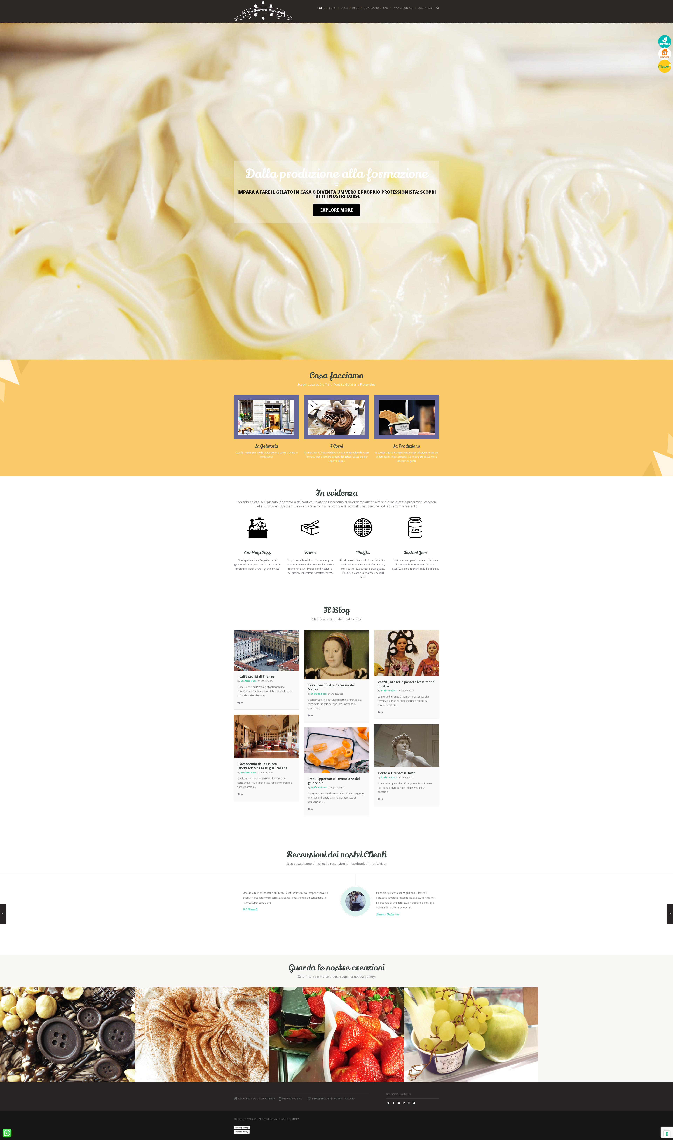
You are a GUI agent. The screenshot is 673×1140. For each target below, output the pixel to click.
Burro (310, 553)
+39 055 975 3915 (292, 1098)
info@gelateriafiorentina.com (333, 1098)
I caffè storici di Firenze (255, 676)
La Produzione (406, 446)
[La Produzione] (407, 417)
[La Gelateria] (266, 417)
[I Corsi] (336, 417)
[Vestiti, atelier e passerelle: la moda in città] (406, 653)
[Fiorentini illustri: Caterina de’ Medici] (336, 654)
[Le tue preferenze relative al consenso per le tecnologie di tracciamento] (667, 1134)
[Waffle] (362, 529)
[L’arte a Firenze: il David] (406, 745)
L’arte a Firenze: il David (397, 773)
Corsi (332, 7)
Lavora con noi (402, 7)
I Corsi (336, 446)
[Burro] (310, 529)
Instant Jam (415, 553)
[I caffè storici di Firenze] (266, 650)
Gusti (344, 7)
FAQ (385, 7)
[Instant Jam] (415, 529)
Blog (355, 7)
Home (321, 7)
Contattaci (425, 7)
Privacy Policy (241, 1127)
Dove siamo (371, 7)
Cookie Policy (241, 1132)
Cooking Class (257, 553)
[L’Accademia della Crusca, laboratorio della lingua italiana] (266, 736)
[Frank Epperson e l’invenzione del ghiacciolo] (336, 750)
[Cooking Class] (257, 529)
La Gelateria (266, 446)
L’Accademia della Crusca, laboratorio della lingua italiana (262, 766)
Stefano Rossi (249, 680)
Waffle (362, 553)
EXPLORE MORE (336, 210)
